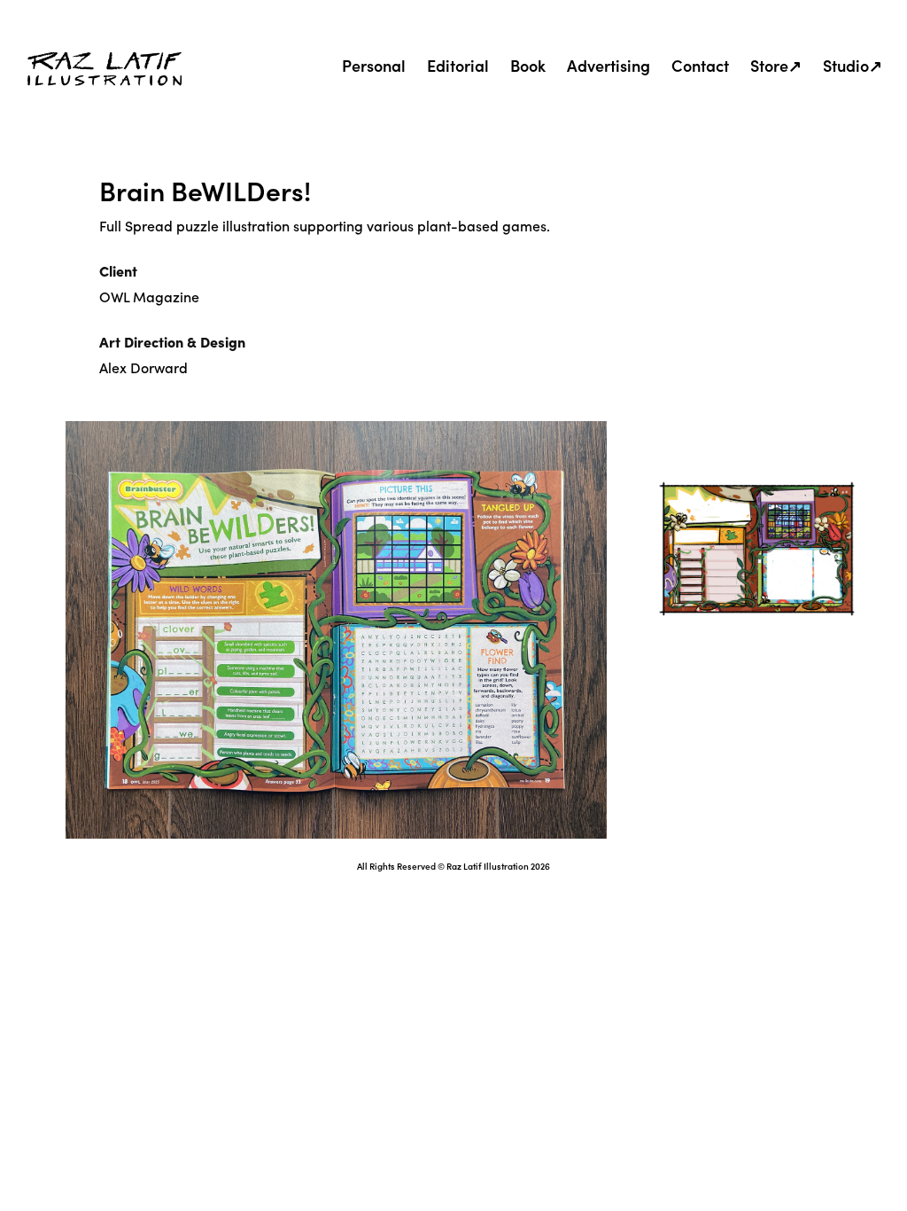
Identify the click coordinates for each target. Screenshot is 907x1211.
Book (528, 65)
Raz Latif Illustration (487, 866)
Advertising (608, 65)
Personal (374, 65)
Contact (700, 65)
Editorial (458, 65)
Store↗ (776, 65)
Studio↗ (852, 65)
